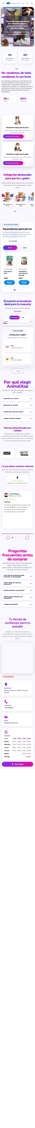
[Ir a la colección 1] (15, 211)
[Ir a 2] (12, 537)
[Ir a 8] (20, 537)
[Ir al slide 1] (16, 68)
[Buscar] (23, 3)
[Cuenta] (27, 3)
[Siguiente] (31, 241)
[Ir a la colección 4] (18, 211)
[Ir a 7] (18, 537)
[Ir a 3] (13, 537)
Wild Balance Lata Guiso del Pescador (23, 273)
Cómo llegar (18, 764)
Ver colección (13, 241)
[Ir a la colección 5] (19, 211)
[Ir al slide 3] (19, 68)
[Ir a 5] (16, 537)
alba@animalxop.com (11, 723)
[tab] (10, 247)
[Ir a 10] (22, 537)
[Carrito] (32, 3)
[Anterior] (26, 241)
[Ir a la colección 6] (20, 211)
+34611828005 (8, 708)
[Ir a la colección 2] (16, 211)
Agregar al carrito (9, 282)
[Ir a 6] (17, 537)
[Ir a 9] (21, 537)
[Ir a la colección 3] (17, 211)
